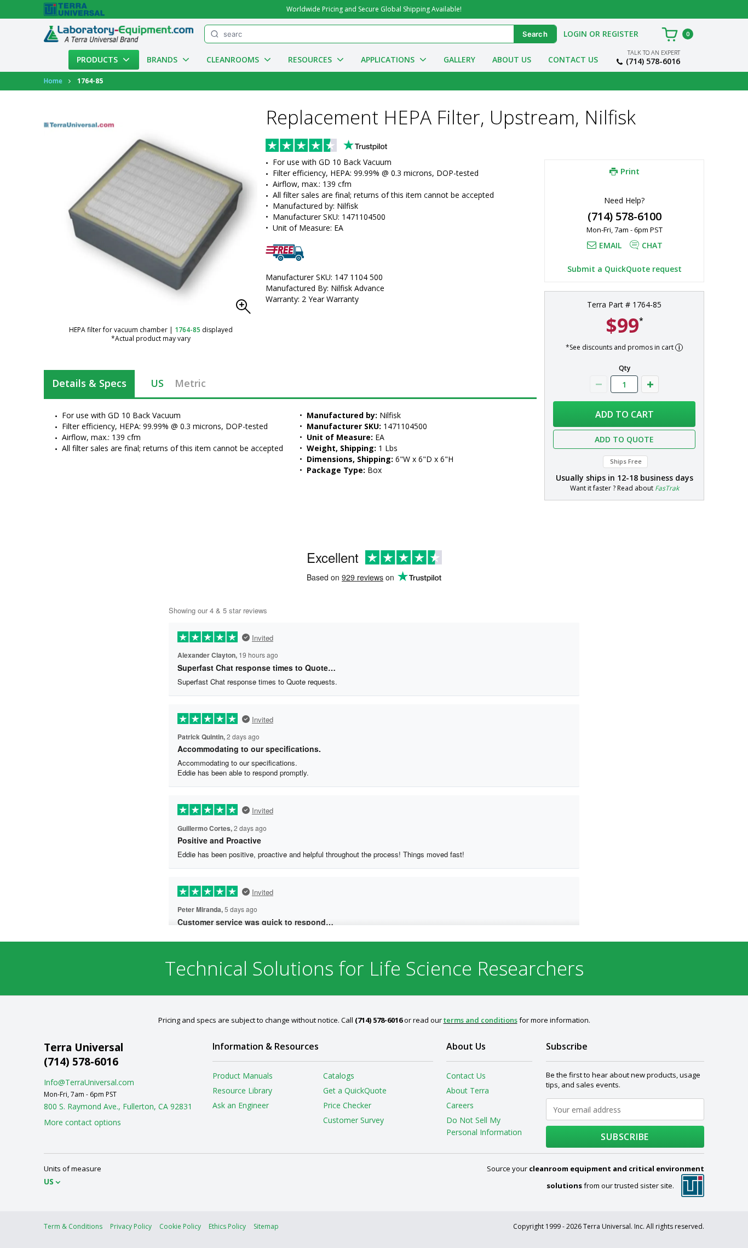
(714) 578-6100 (624, 216)
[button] (246, 310)
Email (610, 245)
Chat (652, 245)
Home (53, 81)
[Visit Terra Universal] (74, 9)
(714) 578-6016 (653, 61)
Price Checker (347, 1105)
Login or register (600, 34)
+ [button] (650, 384)
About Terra (467, 1090)
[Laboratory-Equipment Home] (118, 34)
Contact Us (573, 59)
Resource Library (242, 1090)
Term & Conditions (73, 1226)
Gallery (459, 59)
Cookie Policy (180, 1226)
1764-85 (187, 329)
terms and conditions (480, 1020)
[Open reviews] (348, 146)
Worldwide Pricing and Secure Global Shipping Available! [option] (374, 9)
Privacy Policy (131, 1226)
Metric (190, 383)
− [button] (598, 384)
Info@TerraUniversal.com (89, 1082)
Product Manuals (242, 1075)
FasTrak (667, 488)
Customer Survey (353, 1120)
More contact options (82, 1122)
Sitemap (266, 1226)
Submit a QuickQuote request (624, 269)
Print (630, 171)
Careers (460, 1105)
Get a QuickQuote (355, 1090)
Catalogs (338, 1075)
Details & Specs (89, 383)
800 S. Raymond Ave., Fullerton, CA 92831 (118, 1106)
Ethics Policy (227, 1226)
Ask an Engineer (240, 1105)
